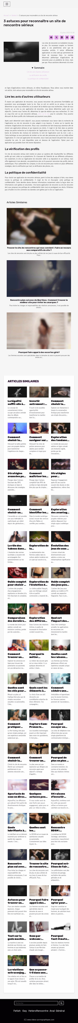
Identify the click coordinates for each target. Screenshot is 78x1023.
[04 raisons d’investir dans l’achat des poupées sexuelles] (60, 784)
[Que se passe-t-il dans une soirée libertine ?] (39, 960)
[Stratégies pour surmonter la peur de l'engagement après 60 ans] (60, 464)
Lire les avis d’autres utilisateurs (38, 72)
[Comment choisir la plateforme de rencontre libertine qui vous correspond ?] (17, 748)
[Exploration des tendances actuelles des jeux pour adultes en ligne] (60, 428)
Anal (52, 1010)
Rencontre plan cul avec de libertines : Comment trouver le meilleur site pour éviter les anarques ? (39, 301)
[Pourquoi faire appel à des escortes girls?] (39, 330)
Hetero (32, 1010)
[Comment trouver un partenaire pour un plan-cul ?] (39, 748)
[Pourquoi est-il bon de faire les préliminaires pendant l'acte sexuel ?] (60, 854)
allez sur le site (44, 114)
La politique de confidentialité (38, 78)
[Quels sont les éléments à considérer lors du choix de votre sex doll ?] (39, 678)
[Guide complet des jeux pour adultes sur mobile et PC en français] (60, 572)
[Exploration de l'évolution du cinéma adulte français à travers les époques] (39, 572)
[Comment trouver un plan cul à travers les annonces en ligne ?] (17, 645)
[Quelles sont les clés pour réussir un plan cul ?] (17, 678)
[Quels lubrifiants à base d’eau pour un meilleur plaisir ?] (17, 818)
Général (14, 15)
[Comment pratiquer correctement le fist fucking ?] (17, 714)
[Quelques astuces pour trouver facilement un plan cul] (39, 784)
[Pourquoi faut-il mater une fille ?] (60, 926)
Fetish (17, 1010)
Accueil (6, 15)
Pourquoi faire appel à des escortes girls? (39, 352)
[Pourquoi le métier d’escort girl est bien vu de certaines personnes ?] (39, 645)
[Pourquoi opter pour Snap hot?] (60, 890)
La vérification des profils (38, 75)
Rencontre (42, 1010)
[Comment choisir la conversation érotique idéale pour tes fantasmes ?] (60, 392)
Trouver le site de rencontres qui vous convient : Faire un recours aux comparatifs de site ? (39, 249)
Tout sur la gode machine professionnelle (18, 939)
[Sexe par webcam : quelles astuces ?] (39, 926)
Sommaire (39, 67)
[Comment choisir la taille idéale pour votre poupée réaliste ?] (17, 428)
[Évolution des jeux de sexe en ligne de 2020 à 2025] (60, 536)
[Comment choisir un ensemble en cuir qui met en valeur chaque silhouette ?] (17, 500)
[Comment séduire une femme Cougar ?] (60, 678)
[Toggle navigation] (7, 4)
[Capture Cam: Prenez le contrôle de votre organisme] (39, 714)
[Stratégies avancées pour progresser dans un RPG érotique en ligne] (17, 464)
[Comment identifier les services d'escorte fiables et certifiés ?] (39, 500)
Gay (24, 1010)
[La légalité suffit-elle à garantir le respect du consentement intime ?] (17, 392)
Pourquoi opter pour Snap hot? (58, 902)
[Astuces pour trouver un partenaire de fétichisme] (17, 890)
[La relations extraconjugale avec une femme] (17, 960)
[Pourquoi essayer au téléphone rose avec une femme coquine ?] (60, 714)
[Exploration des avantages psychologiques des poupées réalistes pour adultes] (60, 500)
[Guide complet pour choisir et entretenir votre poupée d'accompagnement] (17, 572)
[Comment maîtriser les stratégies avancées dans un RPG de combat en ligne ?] (39, 464)
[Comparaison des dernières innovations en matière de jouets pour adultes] (17, 608)
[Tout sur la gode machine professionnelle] (17, 926)
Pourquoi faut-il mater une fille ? (59, 939)
